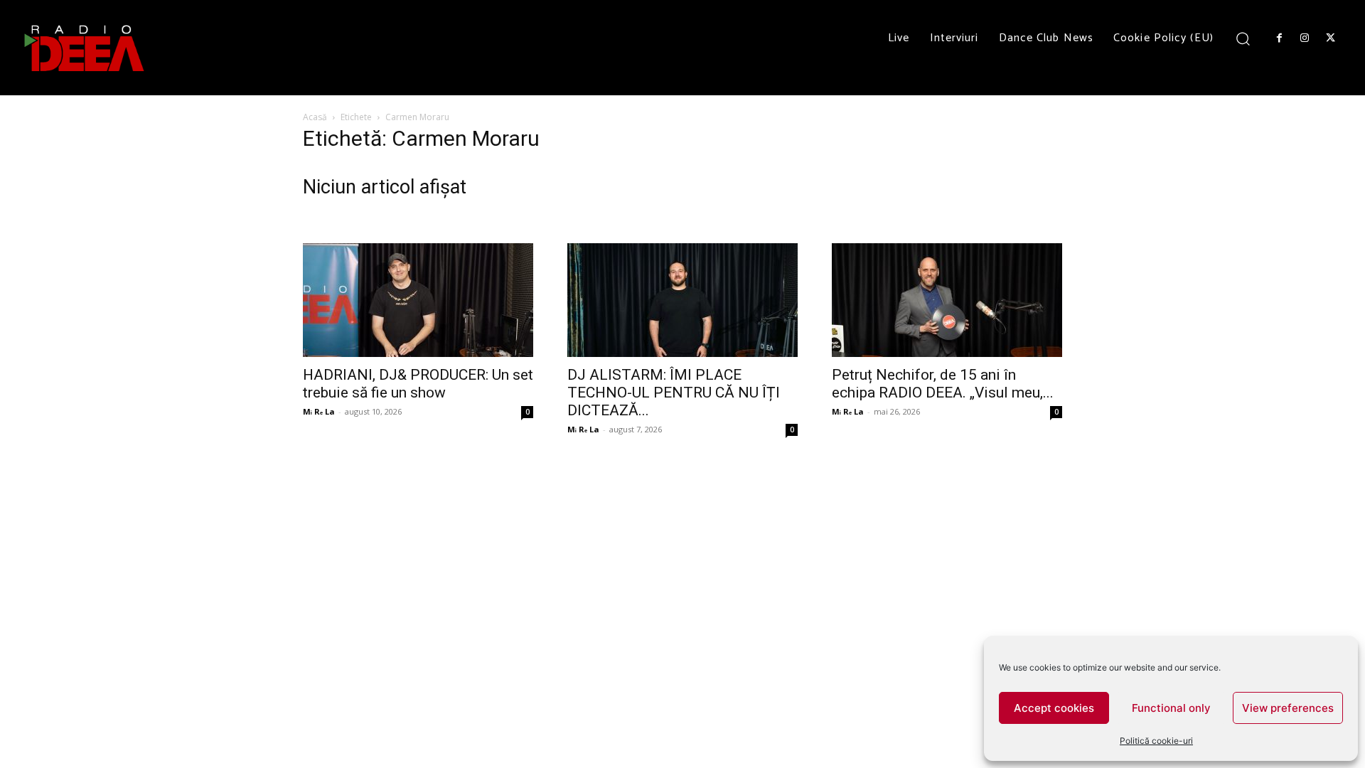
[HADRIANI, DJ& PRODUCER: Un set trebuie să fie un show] (418, 300)
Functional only (1171, 708)
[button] (1243, 38)
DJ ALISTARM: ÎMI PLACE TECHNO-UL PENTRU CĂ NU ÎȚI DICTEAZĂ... (673, 392)
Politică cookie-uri (1156, 740)
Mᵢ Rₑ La (319, 411)
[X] (1331, 38)
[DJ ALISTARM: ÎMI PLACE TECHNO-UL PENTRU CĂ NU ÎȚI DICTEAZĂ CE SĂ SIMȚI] (682, 300)
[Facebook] (1279, 38)
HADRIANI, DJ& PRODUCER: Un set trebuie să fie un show (418, 383)
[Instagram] (1304, 38)
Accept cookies (1054, 708)
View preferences (1288, 708)
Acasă (315, 117)
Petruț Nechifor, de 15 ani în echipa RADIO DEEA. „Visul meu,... (943, 383)
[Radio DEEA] (85, 47)
